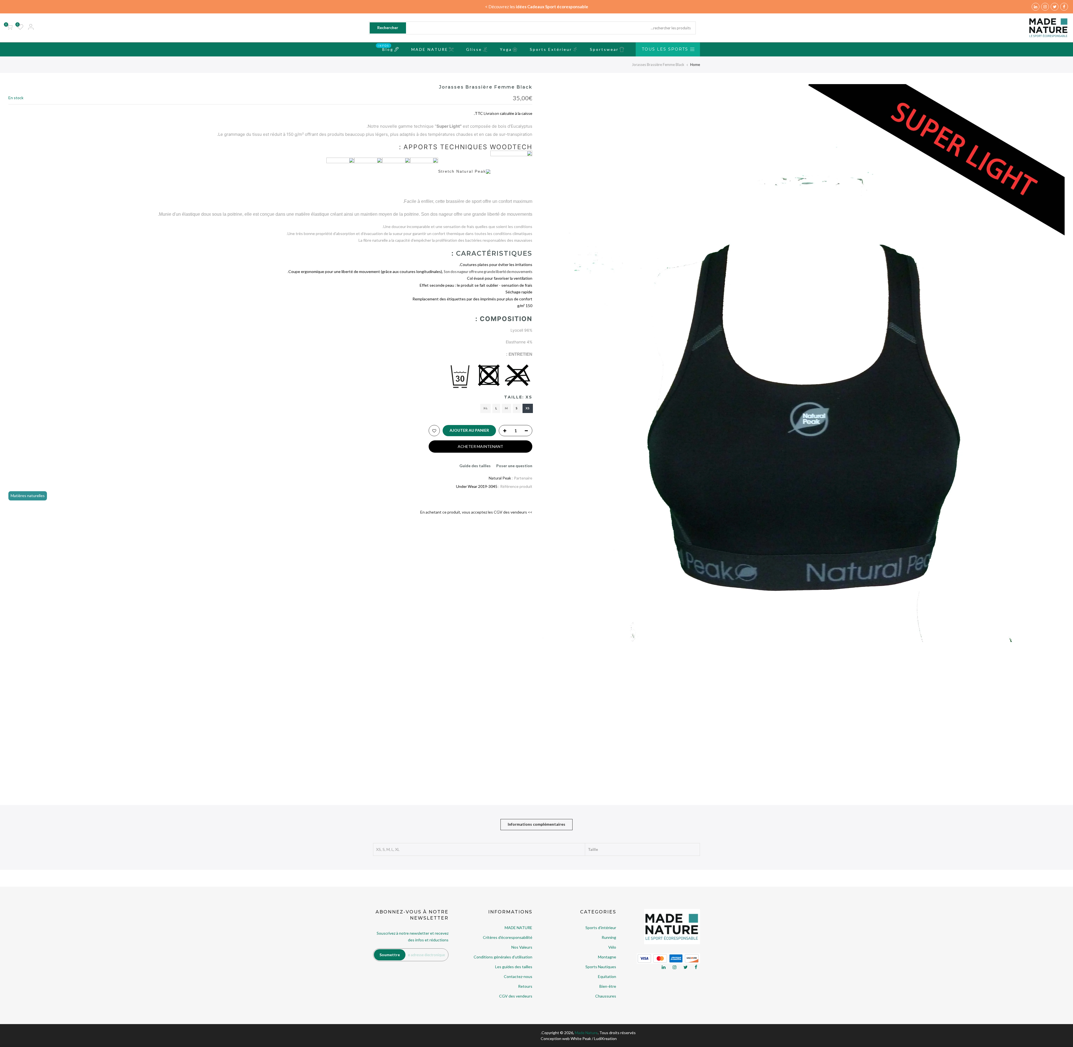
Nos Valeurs (521, 947)
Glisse (474, 49)
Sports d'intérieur (600, 927)
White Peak (581, 1038)
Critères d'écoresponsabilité (507, 937)
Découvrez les (538, 6)
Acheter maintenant (480, 446)
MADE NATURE (429, 49)
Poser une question (514, 465)
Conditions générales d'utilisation (503, 957)
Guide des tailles (475, 465)
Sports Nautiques (600, 966)
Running (609, 937)
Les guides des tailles (513, 966)
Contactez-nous (518, 976)
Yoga (506, 49)
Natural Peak (500, 478)
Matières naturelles (28, 495)
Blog (385, 48)
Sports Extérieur (551, 49)
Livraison (491, 113)
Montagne (607, 957)
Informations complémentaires (536, 824)
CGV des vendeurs (515, 996)
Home (695, 64)
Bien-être (607, 986)
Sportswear (604, 49)
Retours (525, 986)
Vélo (612, 947)
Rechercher (387, 27)
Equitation (607, 976)
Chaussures (605, 996)
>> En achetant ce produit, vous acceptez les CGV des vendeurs (476, 512)
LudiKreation (605, 1038)
